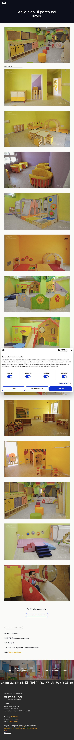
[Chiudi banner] (71, 350)
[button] (71, 3)
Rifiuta (13, 388)
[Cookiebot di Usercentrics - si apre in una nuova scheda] (59, 350)
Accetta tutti (60, 388)
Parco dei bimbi (15, 652)
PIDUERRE (14, 716)
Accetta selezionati (37, 388)
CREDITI (15, 719)
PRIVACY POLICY (13, 721)
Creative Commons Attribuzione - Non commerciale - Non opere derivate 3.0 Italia (20, 728)
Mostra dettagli (63, 383)
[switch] (28, 376)
